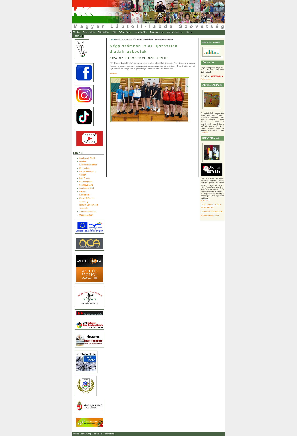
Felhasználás (206, 79)
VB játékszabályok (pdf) (210, 215)
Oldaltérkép (103, 32)
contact (84, 434)
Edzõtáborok (84, 195)
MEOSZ (82, 192)
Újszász (82, 161)
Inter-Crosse (84, 178)
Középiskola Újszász (88, 165)
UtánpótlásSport (86, 215)
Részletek (113, 74)
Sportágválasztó (86, 185)
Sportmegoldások (86, 188)
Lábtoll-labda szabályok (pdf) (211, 212)
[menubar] (134, 34)
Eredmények (156, 32)
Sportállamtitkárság (87, 211)
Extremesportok (86, 181)
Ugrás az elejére (95, 434)
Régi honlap (88, 32)
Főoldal (76, 32)
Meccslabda (84, 168)
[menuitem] (76, 32)
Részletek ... (205, 133)
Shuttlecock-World (87, 158)
